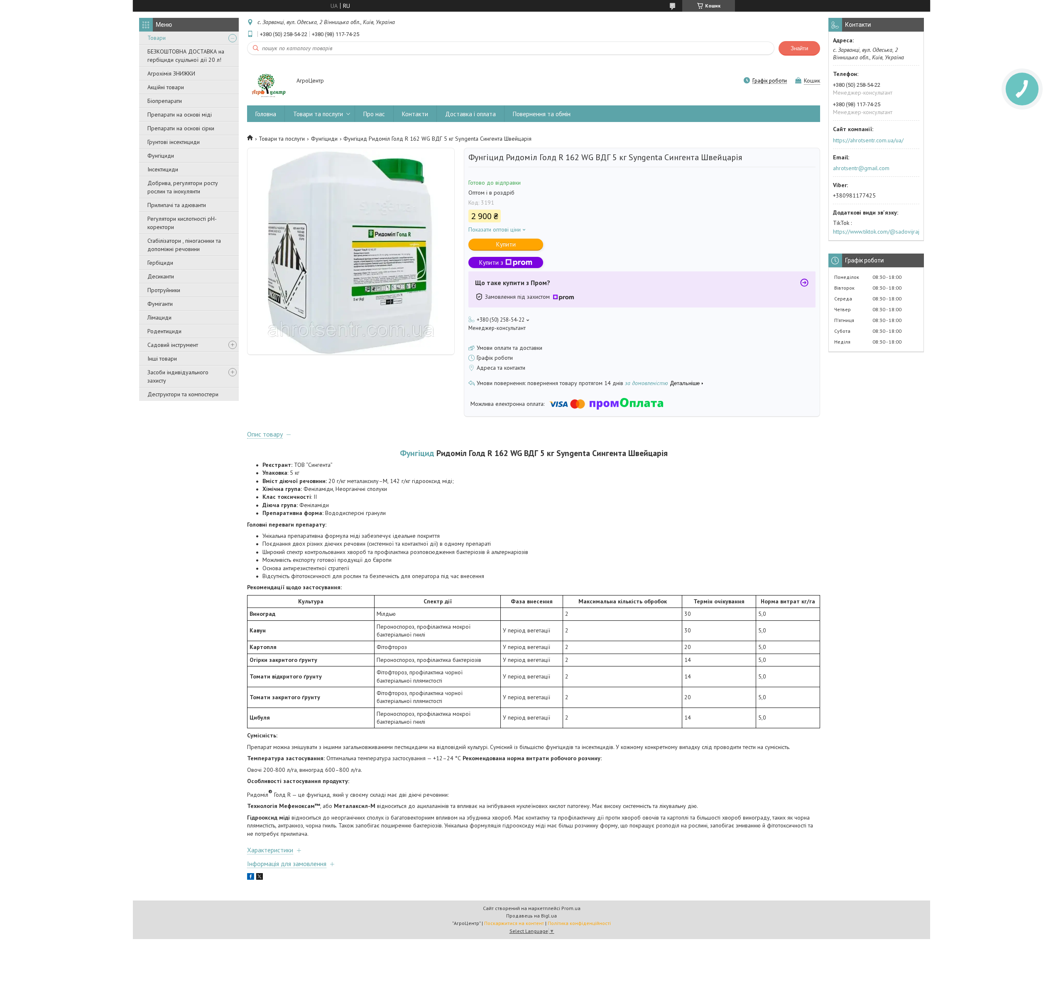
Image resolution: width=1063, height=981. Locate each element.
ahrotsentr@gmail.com (861, 168)
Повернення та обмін (542, 114)
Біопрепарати (164, 101)
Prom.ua (570, 908)
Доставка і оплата (470, 114)
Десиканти (160, 276)
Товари (156, 37)
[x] (259, 877)
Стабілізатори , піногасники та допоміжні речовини (184, 245)
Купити (506, 244)
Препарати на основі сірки (180, 128)
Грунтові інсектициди (173, 142)
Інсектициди (162, 169)
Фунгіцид (417, 453)
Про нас (374, 114)
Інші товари (162, 358)
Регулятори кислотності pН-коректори (182, 223)
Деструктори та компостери (182, 394)
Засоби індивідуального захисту (177, 376)
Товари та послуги (318, 114)
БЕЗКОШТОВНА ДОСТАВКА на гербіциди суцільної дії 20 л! (185, 55)
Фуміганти (160, 303)
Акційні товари (165, 87)
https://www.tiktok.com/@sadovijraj (876, 231)
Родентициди (164, 331)
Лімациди (159, 317)
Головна (265, 114)
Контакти (415, 114)
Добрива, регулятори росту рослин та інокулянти (182, 187)
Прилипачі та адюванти (176, 205)
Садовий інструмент (172, 345)
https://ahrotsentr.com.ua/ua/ (868, 140)
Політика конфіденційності (579, 923)
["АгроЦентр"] (268, 81)
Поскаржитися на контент (514, 923)
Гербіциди (160, 262)
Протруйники (163, 290)
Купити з (491, 262)
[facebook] (250, 877)
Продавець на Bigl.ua (531, 916)
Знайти (799, 48)
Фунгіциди (160, 155)
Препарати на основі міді (179, 114)
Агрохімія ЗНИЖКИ (171, 73)
